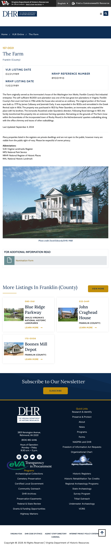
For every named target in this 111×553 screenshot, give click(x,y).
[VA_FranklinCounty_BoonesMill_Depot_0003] (14, 348)
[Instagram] (39, 457)
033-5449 (84, 301)
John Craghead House (88, 312)
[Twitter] (32, 457)
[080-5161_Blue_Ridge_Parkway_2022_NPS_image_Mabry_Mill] (14, 314)
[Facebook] (25, 457)
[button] (101, 13)
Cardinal (55, 537)
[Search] (105, 13)
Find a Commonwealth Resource (92, 3)
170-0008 (30, 338)
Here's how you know (34, 4)
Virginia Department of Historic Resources (30, 2)
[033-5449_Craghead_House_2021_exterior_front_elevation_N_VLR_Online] (68, 315)
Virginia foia (16, 534)
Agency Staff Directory (56, 534)
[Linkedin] (19, 457)
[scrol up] (102, 532)
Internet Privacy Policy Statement (85, 534)
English (63, 3)
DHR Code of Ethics (33, 534)
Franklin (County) (11, 59)
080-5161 (30, 301)
